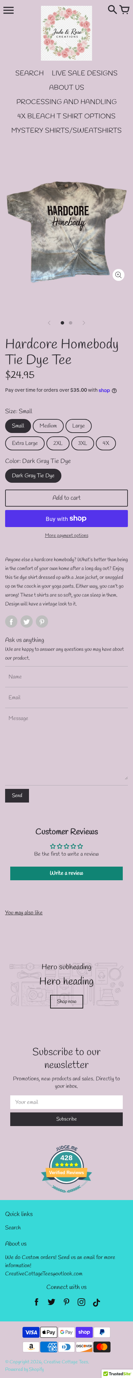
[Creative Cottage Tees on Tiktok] (96, 1304)
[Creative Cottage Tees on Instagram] (81, 1304)
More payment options (66, 536)
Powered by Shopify (24, 1369)
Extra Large (25, 443)
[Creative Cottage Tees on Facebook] (36, 1304)
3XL (82, 443)
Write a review (66, 873)
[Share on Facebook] (11, 621)
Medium (48, 426)
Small (18, 426)
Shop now (66, 1001)
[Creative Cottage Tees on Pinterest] (66, 1304)
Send (17, 795)
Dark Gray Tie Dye (33, 475)
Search (13, 1227)
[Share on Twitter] (26, 621)
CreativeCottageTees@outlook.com (44, 1273)
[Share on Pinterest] (42, 621)
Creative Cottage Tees (66, 1362)
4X (106, 443)
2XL (58, 443)
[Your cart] (124, 10)
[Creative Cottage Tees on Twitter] (51, 1304)
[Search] (112, 10)
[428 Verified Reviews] (66, 1196)
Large (78, 426)
